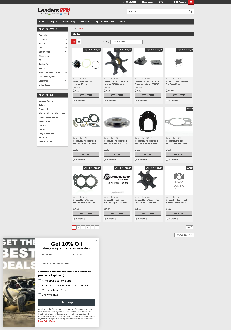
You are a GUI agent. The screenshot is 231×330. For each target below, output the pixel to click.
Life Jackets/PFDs (47, 76)
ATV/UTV (43, 39)
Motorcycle (44, 56)
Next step (67, 302)
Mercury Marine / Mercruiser (52, 113)
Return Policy (85, 22)
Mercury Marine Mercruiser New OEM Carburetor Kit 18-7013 (84, 143)
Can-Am (42, 125)
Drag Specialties (46, 133)
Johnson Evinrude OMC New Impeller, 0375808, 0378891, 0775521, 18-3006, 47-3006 (116, 84)
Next (189, 227)
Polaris (42, 105)
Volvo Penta (44, 121)
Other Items (44, 85)
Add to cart (179, 154)
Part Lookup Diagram (48, 22)
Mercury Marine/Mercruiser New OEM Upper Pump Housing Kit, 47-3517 (117, 202)
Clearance (43, 81)
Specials (43, 35)
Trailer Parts (45, 64)
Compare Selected (184, 235)
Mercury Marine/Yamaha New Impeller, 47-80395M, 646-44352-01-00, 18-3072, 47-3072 (147, 202)
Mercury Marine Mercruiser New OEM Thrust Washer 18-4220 (115, 143)
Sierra (81, 28)
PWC (41, 47)
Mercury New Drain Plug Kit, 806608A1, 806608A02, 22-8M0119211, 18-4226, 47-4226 (178, 202)
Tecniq (42, 68)
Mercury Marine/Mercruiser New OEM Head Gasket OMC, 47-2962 (84, 202)
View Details (86, 154)
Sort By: (106, 42)
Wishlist (164, 2)
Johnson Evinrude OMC (49, 117)
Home (73, 28)
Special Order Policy (105, 22)
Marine (42, 43)
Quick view (86, 75)
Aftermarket (44, 109)
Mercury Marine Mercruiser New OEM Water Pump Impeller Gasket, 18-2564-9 (147, 143)
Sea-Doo (43, 137)
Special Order (86, 95)
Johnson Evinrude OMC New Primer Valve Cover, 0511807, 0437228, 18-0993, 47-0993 (147, 84)
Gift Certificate (147, 2)
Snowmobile (44, 52)
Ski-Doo (42, 129)
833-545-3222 (130, 2)
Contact (122, 21)
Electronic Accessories (49, 72)
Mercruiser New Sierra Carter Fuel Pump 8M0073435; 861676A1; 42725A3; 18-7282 (178, 84)
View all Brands (46, 141)
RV (40, 60)
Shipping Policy (68, 22)
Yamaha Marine (46, 101)
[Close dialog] (95, 241)
